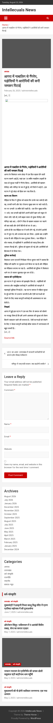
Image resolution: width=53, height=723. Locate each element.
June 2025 (9, 528)
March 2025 (9, 539)
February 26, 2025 (12, 91)
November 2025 (11, 510)
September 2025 (12, 517)
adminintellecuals (30, 91)
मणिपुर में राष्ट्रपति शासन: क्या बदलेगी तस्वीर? (29, 364)
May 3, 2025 (9, 678)
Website (8, 449)
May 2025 (8, 532)
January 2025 (10, 546)
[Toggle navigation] (5, 18)
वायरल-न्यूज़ (8, 584)
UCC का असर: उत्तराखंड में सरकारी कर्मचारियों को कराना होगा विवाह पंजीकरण (26, 353)
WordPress (36, 718)
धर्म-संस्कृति (8, 574)
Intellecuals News (19, 9)
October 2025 (10, 514)
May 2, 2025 (9, 698)
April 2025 (8, 535)
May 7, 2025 (9, 632)
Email (7, 436)
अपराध (6, 71)
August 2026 (10, 496)
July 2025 (8, 524)
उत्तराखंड (7, 570)
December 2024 (11, 549)
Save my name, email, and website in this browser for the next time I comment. (23, 466)
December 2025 (11, 507)
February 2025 (10, 542)
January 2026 (10, 503)
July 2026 (8, 500)
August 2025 (10, 521)
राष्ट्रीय (7, 581)
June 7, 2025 (10, 612)
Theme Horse (30, 714)
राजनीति (7, 577)
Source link (9, 338)
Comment (9, 390)
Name (7, 424)
